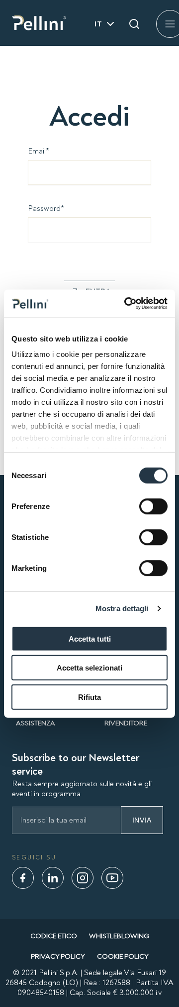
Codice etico (53, 936)
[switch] (153, 506)
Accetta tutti (90, 638)
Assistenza (35, 723)
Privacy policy (58, 956)
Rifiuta (89, 696)
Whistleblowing (119, 936)
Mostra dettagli (122, 608)
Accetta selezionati (89, 668)
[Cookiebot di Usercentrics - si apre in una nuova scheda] (126, 303)
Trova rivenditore (125, 718)
